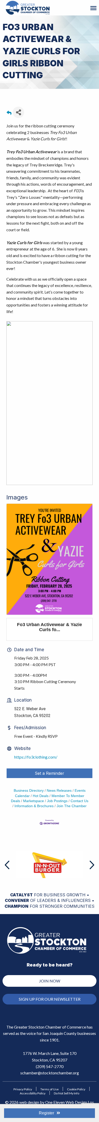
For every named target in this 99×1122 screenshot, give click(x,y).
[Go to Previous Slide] (8, 865)
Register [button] (46, 1113)
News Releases (59, 790)
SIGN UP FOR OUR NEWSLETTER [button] (49, 999)
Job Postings (57, 801)
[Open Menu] (93, 8)
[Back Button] (9, 114)
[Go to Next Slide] (91, 865)
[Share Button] (18, 112)
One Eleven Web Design (66, 1102)
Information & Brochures (34, 806)
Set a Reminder (49, 773)
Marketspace (33, 801)
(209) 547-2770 (49, 1066)
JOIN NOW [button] (49, 980)
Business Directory (29, 790)
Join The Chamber (72, 806)
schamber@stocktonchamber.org (49, 1072)
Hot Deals (40, 796)
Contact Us (79, 801)
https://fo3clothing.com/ (35, 757)
